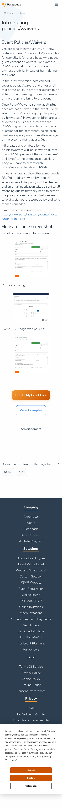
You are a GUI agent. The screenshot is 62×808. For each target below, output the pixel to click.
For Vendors (31, 649)
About (31, 523)
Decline (31, 778)
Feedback (31, 529)
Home (10, 13)
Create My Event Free (31, 395)
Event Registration (31, 589)
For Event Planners (31, 643)
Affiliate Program (31, 541)
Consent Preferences (31, 691)
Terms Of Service (31, 667)
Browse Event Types (31, 558)
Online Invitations (31, 607)
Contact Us (31, 517)
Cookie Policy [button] (38, 753)
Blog (22, 12)
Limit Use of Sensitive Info (31, 720)
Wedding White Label (31, 570)
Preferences (31, 786)
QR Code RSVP (31, 601)
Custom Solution (31, 576)
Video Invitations (31, 613)
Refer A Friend (31, 535)
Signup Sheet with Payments (31, 619)
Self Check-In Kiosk (31, 631)
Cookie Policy (31, 679)
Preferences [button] (11, 760)
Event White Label (31, 564)
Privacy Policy (31, 673)
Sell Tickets (31, 625)
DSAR (31, 708)
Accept (31, 770)
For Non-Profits (31, 637)
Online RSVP (31, 595)
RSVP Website (31, 582)
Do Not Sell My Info (31, 714)
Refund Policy (31, 685)
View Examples (31, 410)
